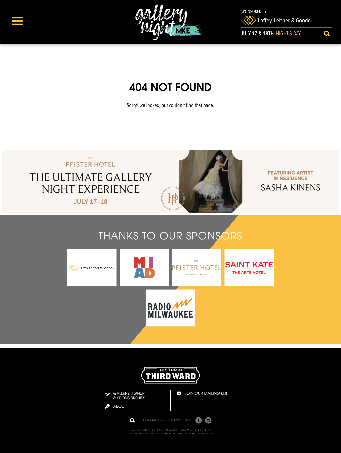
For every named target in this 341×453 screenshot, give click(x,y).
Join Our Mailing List (206, 394)
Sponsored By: (254, 11)
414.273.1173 (202, 430)
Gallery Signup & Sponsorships (129, 396)
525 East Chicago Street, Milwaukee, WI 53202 (161, 430)
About (119, 407)
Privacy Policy (205, 434)
